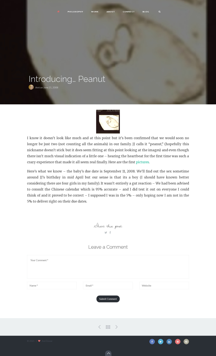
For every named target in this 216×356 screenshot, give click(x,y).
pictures (142, 162)
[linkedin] (169, 341)
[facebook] (152, 341)
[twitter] (160, 341)
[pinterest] (177, 341)
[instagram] (186, 341)
